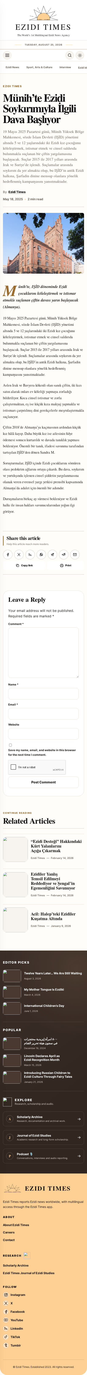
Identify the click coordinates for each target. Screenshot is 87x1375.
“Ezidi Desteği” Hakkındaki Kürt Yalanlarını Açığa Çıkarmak (56, 846)
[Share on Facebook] (7, 554)
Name (13, 684)
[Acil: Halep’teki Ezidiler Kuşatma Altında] (15, 919)
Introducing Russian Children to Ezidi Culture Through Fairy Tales (48, 1075)
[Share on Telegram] (52, 554)
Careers (9, 1232)
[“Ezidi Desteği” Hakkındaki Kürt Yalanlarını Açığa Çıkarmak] (15, 849)
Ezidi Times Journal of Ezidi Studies (28, 1273)
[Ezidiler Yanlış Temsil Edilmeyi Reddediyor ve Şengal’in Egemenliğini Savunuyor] (15, 884)
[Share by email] (75, 554)
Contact (9, 1240)
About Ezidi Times (16, 1225)
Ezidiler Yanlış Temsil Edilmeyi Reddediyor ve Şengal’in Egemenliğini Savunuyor (53, 881)
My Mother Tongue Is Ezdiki (44, 989)
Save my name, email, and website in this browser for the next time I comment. (42, 752)
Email (13, 704)
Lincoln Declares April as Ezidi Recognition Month (42, 1058)
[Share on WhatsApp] (41, 554)
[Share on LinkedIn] (30, 554)
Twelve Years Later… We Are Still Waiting (53, 973)
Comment (16, 624)
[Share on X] (19, 554)
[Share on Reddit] (63, 554)
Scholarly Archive (16, 1265)
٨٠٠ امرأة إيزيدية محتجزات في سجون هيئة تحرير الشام (40, 1041)
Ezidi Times (17, 192)
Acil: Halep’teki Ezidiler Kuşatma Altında (53, 916)
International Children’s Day (44, 1005)
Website (13, 724)
